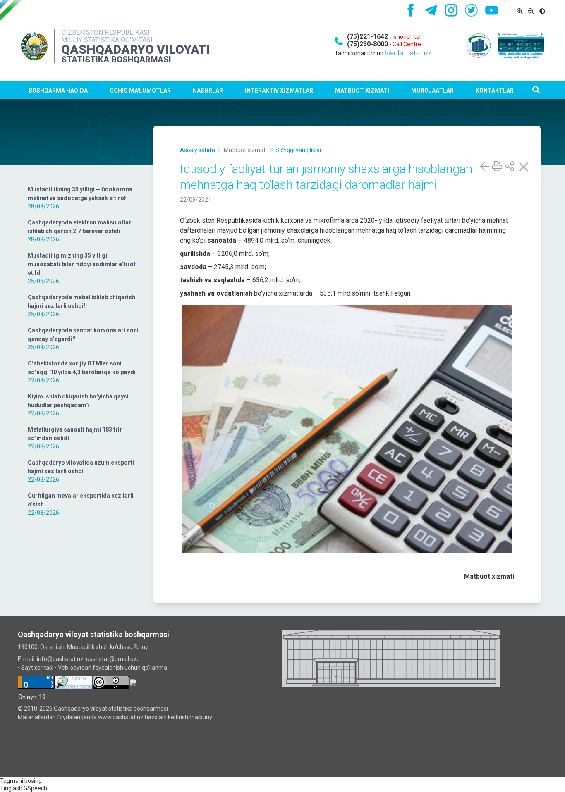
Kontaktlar (495, 90)
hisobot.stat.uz (408, 53)
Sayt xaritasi (37, 667)
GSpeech (35, 788)
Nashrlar (208, 90)
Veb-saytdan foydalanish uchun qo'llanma (112, 667)
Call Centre (407, 44)
